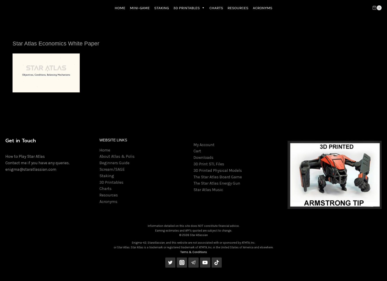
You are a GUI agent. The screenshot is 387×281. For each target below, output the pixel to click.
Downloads (203, 157)
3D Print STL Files (209, 164)
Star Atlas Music (208, 189)
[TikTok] (217, 263)
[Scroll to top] (376, 273)
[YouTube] (205, 263)
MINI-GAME (140, 8)
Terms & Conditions (193, 252)
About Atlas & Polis (117, 156)
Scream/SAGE (112, 169)
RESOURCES (238, 8)
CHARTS (216, 8)
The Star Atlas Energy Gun (217, 183)
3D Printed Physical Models (218, 170)
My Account (204, 144)
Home (104, 150)
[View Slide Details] (335, 175)
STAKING (161, 8)
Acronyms (108, 201)
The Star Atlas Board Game (218, 177)
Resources (108, 195)
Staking (106, 175)
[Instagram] (182, 263)
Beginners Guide (114, 162)
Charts (105, 188)
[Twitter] (170, 263)
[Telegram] (193, 263)
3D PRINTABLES (186, 8)
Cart (197, 151)
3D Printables (111, 182)
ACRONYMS (262, 8)
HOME (120, 8)
